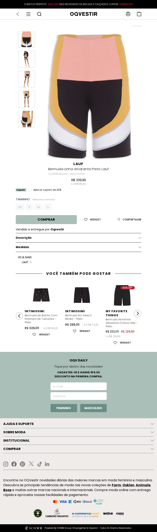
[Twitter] (31, 464)
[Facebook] (14, 464)
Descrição (24, 238)
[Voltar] (18, 14)
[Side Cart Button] (139, 14)
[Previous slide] (19, 316)
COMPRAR (46, 219)
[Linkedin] (47, 464)
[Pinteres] (22, 464)
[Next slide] (137, 313)
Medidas (22, 247)
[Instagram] (5, 464)
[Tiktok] (39, 464)
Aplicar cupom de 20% (47, 190)
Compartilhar (132, 219)
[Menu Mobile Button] (28, 14)
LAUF (78, 163)
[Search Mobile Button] (39, 14)
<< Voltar (136, 26)
